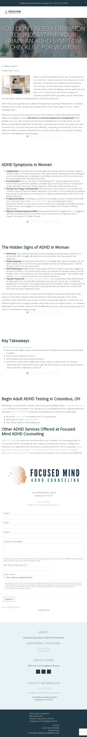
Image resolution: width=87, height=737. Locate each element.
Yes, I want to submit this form (19, 577)
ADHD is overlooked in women (19, 347)
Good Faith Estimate (50, 728)
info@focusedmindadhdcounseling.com (43, 505)
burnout (16, 276)
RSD (72, 211)
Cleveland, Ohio (43, 651)
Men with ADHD (36, 716)
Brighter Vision (53, 733)
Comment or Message (13, 541)
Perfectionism (29, 268)
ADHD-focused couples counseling (60, 449)
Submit (9, 599)
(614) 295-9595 (43, 501)
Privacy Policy (53, 730)
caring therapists (31, 419)
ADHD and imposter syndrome (38, 278)
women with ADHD (39, 201)
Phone (6, 532)
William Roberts (10, 66)
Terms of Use (9, 574)
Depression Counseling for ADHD (43, 721)
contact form (20, 416)
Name (6, 513)
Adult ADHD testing (10, 440)
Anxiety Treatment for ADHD (41, 718)
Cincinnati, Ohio (43, 648)
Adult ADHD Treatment (39, 713)
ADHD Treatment (19, 411)
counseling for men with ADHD (32, 449)
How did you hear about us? (15, 565)
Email (6, 522)
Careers (56, 725)
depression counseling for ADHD (15, 453)
